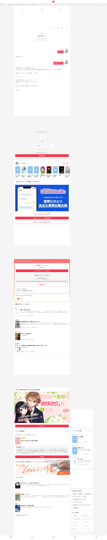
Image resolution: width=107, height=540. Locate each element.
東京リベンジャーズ (78, 505)
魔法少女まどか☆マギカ (79, 499)
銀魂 (74, 494)
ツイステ (87, 505)
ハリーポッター (77, 496)
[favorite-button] (62, 27)
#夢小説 (17, 389)
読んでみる (42, 426)
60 (38, 39)
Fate (84, 496)
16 (42, 39)
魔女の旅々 (88, 494)
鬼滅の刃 (80, 494)
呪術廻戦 (75, 507)
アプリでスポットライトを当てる (42, 270)
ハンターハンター (77, 502)
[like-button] (66, 27)
